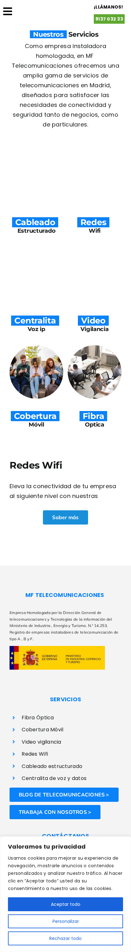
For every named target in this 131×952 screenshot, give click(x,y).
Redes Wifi (35, 754)
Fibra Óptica (38, 717)
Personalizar (65, 921)
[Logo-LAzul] (51, 6)
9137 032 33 (109, 19)
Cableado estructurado (52, 766)
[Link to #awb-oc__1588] (7, 16)
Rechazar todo (65, 938)
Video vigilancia (41, 742)
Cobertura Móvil (42, 729)
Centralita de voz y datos (54, 778)
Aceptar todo (65, 904)
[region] (65, 894)
